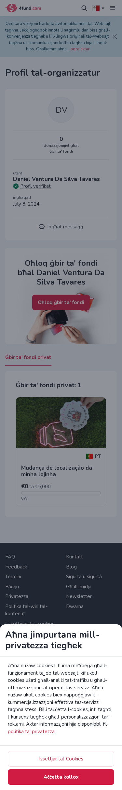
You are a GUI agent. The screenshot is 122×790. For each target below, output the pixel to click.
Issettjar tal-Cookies (61, 759)
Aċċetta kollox (61, 777)
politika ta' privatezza (31, 731)
